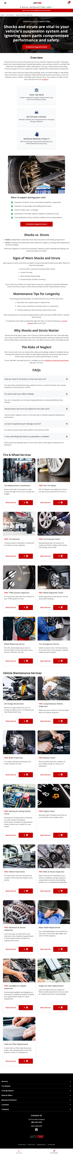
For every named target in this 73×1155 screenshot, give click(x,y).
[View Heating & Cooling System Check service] (19, 796)
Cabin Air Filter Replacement (16, 1044)
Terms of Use (31, 1144)
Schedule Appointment (36, 47)
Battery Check (47, 758)
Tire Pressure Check (49, 539)
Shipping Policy (41, 1144)
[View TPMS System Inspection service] (19, 577)
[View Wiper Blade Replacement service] (54, 912)
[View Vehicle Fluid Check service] (19, 856)
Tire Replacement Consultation (17, 485)
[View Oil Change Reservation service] (19, 688)
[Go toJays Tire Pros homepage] (37, 3)
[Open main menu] (5, 3)
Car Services (10, 15)
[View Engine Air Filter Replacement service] (54, 970)
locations (45, 79)
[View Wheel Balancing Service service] (19, 628)
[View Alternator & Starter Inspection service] (19, 912)
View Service (11, 502)
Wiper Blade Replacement (49, 927)
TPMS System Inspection (16, 593)
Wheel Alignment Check (51, 593)
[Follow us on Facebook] (36, 1129)
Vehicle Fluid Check (14, 872)
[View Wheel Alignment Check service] (54, 577)
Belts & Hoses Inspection (51, 872)
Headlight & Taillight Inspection (15, 987)
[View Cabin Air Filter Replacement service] (19, 1029)
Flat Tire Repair (47, 485)
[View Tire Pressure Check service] (54, 524)
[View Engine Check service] (54, 796)
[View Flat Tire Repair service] (54, 470)
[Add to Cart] (26, 502)
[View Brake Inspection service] (19, 742)
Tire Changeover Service (49, 644)
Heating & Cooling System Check (17, 812)
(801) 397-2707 (36, 1122)
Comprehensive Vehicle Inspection (51, 705)
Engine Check (47, 811)
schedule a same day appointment (56, 360)
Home (2, 15)
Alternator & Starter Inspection (15, 928)
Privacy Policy (21, 1144)
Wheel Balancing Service (14, 644)
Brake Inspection (13, 758)
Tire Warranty (51, 1144)
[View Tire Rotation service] (19, 524)
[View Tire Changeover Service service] (54, 628)
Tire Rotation (12, 539)
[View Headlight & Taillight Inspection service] (19, 970)
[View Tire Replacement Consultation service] (19, 470)
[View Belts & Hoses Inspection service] (54, 856)
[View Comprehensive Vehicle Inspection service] (54, 688)
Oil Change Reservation (14, 704)
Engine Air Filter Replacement (51, 986)
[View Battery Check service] (54, 742)
